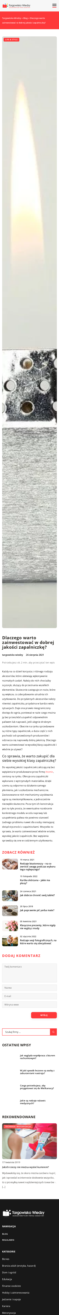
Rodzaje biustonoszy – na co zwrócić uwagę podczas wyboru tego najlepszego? (38, 866)
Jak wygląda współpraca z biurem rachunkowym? (37, 1057)
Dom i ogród (9, 1272)
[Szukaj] (53, 1032)
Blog (5, 1234)
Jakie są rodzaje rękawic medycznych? (33, 1102)
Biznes (5, 1259)
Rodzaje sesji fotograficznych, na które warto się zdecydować (38, 942)
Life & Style (11, 39)
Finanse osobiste (11, 1286)
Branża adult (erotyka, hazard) (19, 1265)
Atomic (49, 771)
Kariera (6, 1306)
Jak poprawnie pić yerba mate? (37, 910)
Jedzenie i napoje (11, 1299)
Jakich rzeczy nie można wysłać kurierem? (25, 1167)
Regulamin (8, 1240)
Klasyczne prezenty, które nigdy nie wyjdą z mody (38, 927)
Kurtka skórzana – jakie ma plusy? (35, 882)
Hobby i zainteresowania (16, 1292)
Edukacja (7, 1279)
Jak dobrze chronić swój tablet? (37, 895)
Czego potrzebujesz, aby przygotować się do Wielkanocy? (37, 1087)
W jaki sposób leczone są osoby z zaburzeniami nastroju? (37, 1072)
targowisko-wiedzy (12, 655)
